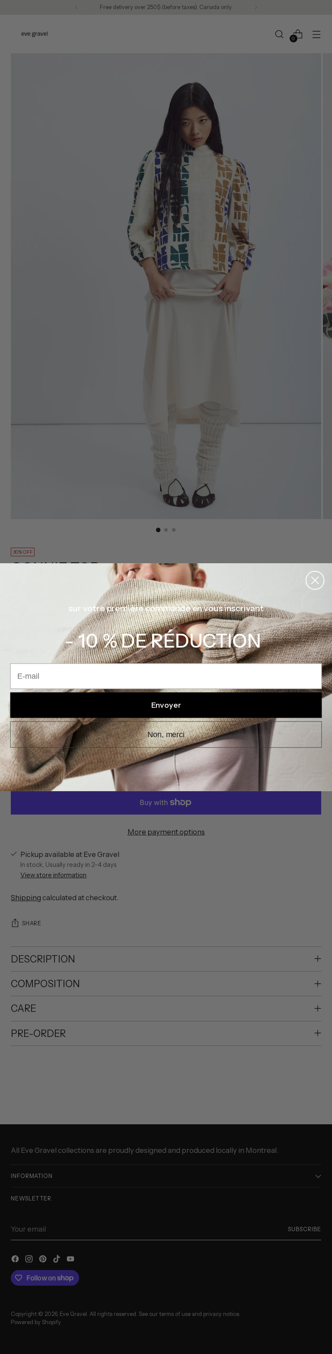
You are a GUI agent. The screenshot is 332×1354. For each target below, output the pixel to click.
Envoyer (166, 705)
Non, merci (166, 734)
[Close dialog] (314, 579)
